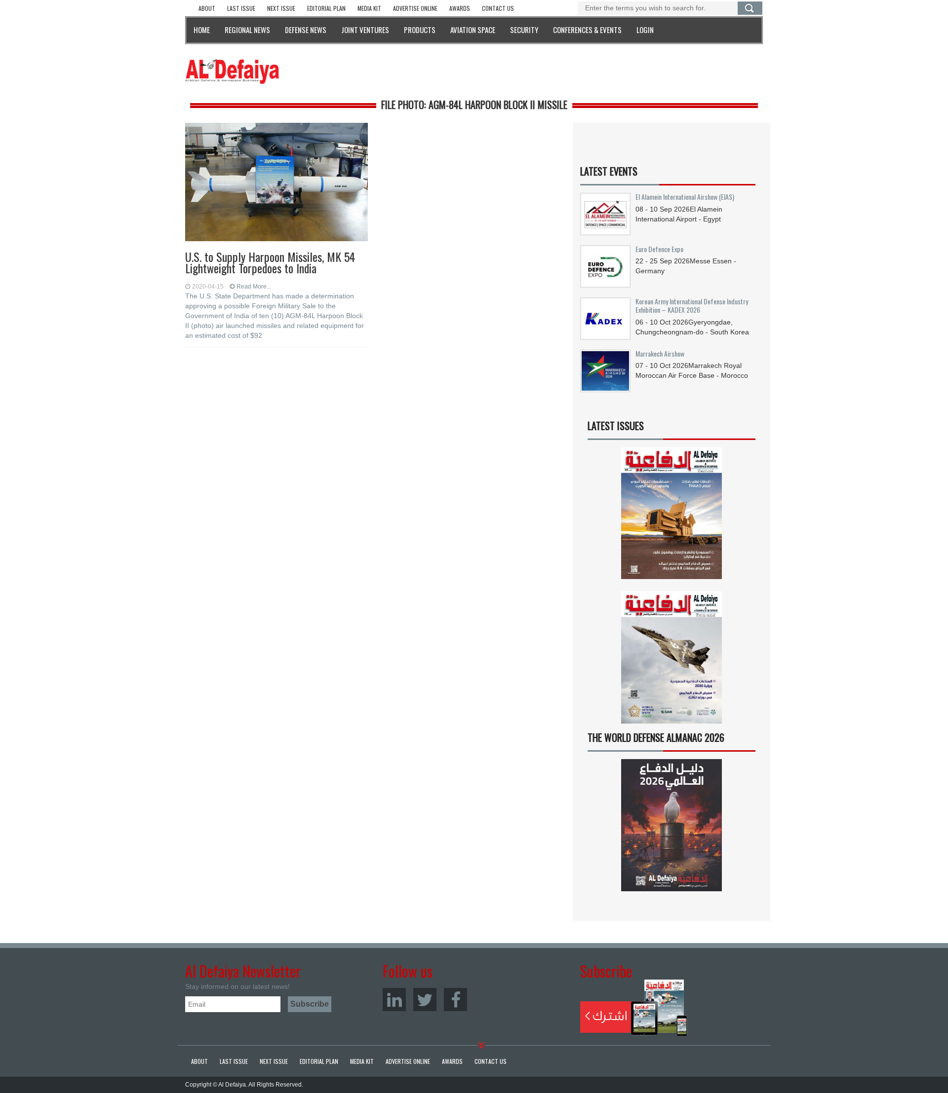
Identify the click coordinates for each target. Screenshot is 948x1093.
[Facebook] (455, 999)
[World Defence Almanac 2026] (671, 825)
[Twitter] (424, 999)
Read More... (254, 286)
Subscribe (633, 1008)
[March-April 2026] (671, 517)
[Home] (232, 71)
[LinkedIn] (394, 999)
